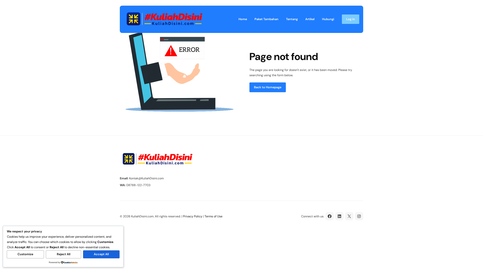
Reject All (63, 254)
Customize (25, 254)
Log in (350, 19)
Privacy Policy (192, 216)
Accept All (101, 254)
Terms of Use (213, 216)
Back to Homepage (267, 87)
